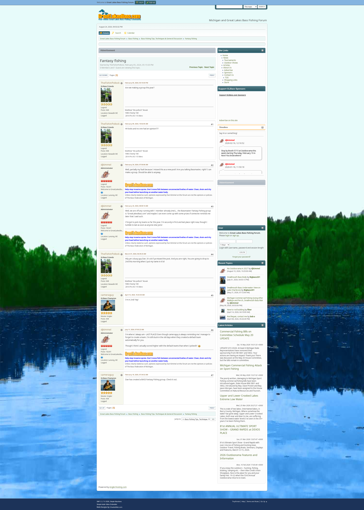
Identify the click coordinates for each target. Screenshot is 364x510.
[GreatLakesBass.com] (102, 192)
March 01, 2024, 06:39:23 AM (135, 254)
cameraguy (107, 294)
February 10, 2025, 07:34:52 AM (136, 375)
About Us (227, 67)
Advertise (228, 70)
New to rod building (235, 309)
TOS (226, 77)
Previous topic (196, 67)
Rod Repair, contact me (237, 316)
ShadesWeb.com (116, 507)
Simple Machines (116, 501)
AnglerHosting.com (118, 487)
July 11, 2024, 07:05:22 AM (134, 329)
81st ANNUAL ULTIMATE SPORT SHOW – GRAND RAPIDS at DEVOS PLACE (240, 429)
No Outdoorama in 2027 (237, 268)
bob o (252, 316)
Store (226, 82)
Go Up (101, 408)
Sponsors (228, 72)
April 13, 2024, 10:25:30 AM (135, 295)
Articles (226, 65)
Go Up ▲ (264, 501)
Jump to (178, 419)
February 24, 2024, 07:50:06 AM (136, 165)
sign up (235, 235)
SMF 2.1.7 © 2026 (103, 501)
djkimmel (230, 140)
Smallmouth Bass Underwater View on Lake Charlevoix (243, 288)
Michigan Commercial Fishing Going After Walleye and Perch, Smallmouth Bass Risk (245, 299)
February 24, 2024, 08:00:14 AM (136, 206)
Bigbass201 (255, 277)
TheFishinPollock (110, 82)
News (225, 57)
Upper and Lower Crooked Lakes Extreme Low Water (239, 397)
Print (212, 75)
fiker (249, 309)
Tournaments (230, 60)
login (227, 235)
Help (243, 501)
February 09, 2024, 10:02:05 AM (136, 124)
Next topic (209, 67)
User (220, 228)
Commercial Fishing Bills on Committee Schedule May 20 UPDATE (236, 335)
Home (225, 55)
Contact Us (229, 75)
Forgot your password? (241, 257)
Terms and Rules (253, 501)
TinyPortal (236, 501)
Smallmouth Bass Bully (237, 277)
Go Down (103, 75)
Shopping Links (230, 80)
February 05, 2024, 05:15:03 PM (136, 83)
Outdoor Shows (231, 62)
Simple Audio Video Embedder (107, 504)
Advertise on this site (228, 120)
